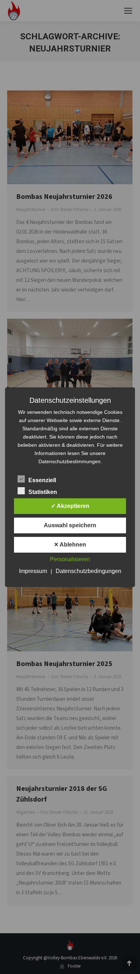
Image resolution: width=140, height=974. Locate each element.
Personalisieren (70, 559)
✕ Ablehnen (70, 545)
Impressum (33, 571)
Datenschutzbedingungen (88, 571)
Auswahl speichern (70, 525)
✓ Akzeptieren (70, 506)
